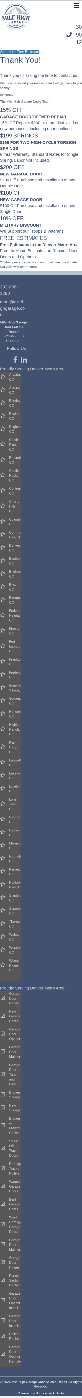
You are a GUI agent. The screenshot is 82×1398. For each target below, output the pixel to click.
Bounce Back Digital (50, 1393)
